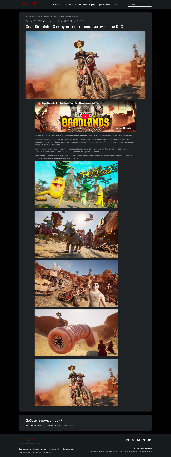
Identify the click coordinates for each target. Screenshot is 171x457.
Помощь (115, 5)
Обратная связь (25, 452)
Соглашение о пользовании (42, 452)
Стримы (92, 5)
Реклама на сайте (54, 449)
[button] (58, 21)
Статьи (70, 5)
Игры (64, 5)
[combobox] (140, 5)
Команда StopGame (39, 449)
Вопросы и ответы (25, 449)
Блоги (85, 5)
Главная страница (32, 16)
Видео (78, 5)
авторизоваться (68, 425)
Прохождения (104, 5)
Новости (56, 5)
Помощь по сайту (68, 449)
